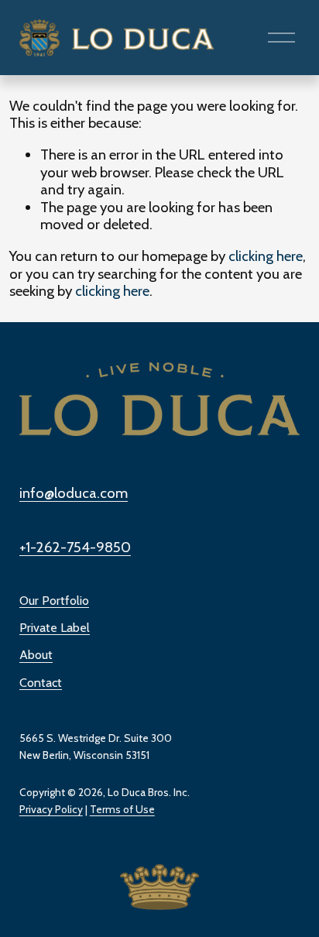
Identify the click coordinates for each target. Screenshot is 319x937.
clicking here (265, 256)
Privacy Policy (51, 809)
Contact (40, 682)
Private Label (54, 627)
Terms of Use (122, 809)
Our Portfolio (54, 600)
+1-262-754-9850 (75, 547)
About (36, 654)
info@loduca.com (73, 493)
